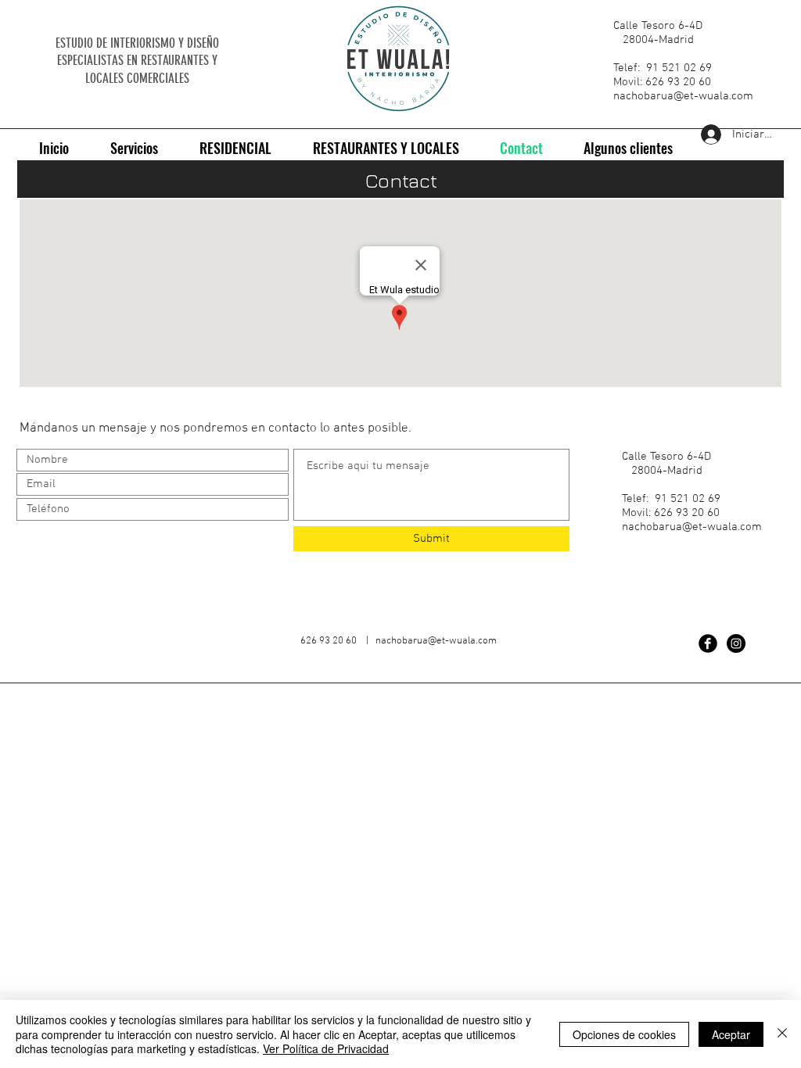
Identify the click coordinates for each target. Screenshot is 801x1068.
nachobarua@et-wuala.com (683, 96)
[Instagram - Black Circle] (736, 643)
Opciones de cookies (624, 1034)
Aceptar (731, 1034)
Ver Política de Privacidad (326, 1048)
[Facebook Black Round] (708, 643)
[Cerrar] (782, 1033)
